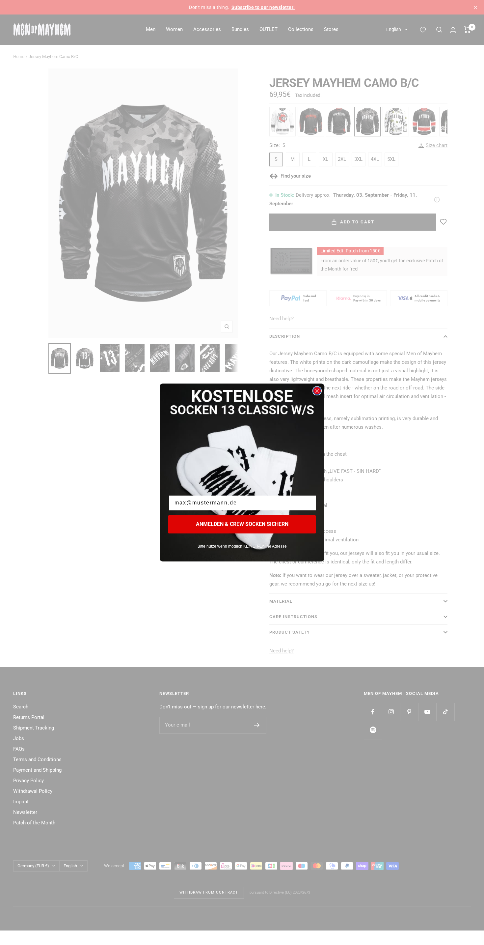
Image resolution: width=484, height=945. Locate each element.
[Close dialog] (317, 391)
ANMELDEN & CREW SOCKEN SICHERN (242, 524)
